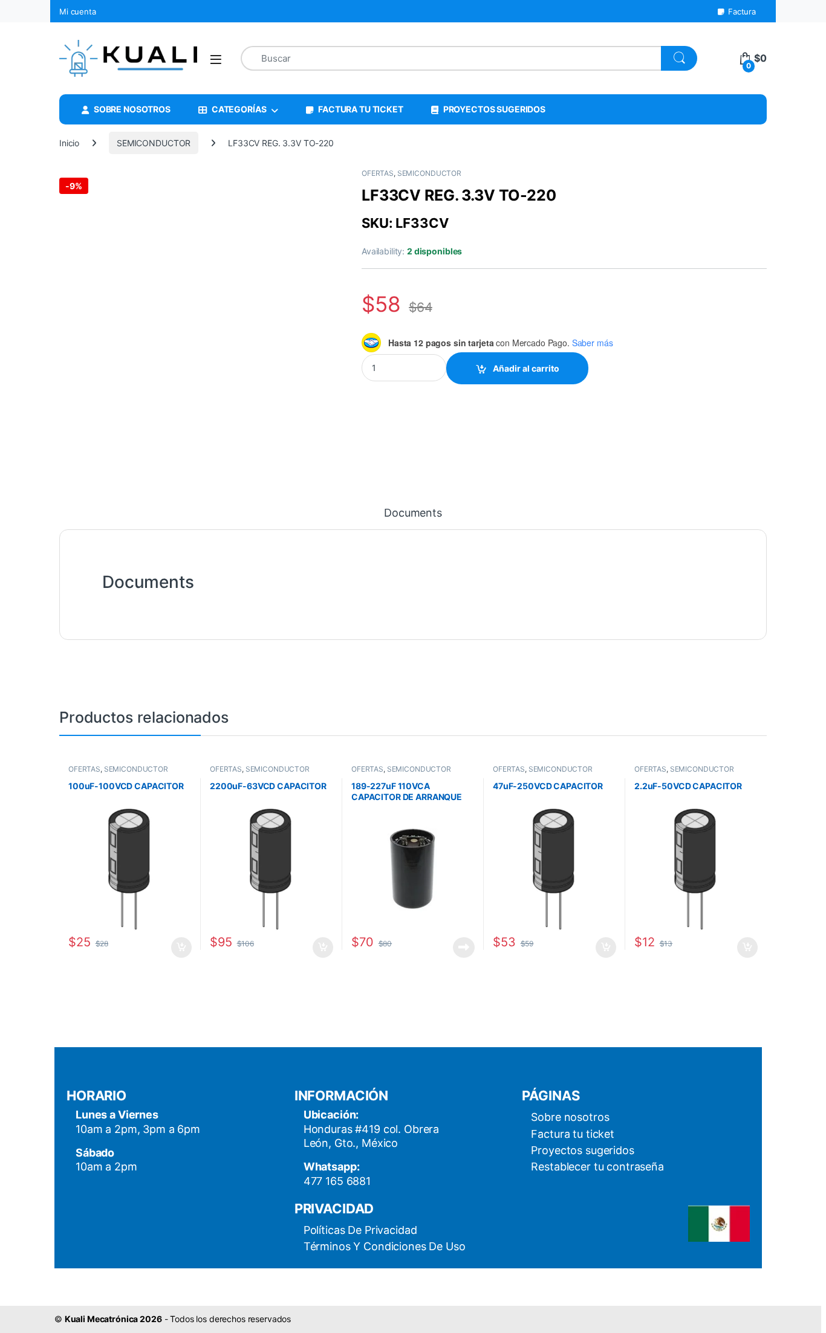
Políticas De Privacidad (360, 1230)
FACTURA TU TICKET (360, 109)
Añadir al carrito (526, 368)
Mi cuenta (77, 11)
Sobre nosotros (570, 1117)
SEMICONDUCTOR (153, 143)
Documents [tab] (413, 513)
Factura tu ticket (572, 1134)
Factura (742, 11)
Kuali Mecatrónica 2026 (113, 1319)
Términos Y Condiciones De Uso (385, 1246)
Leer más (464, 947)
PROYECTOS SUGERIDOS (494, 109)
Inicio (69, 143)
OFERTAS (378, 173)
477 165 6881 (337, 1181)
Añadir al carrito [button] (179, 947)
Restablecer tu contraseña (597, 1166)
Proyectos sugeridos (582, 1150)
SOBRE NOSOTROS (132, 109)
